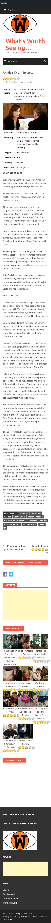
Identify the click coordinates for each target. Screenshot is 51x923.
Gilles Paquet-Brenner (14, 520)
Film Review (36, 513)
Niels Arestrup (29, 524)
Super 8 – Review (40, 545)
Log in (6, 889)
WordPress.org (10, 902)
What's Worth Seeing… (25, 44)
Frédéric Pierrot (35, 517)
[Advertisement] (25, 597)
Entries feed (9, 894)
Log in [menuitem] (4, 3)
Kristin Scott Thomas (37, 520)
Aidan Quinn (19, 517)
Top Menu (12, 10)
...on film (24, 513)
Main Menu (13, 61)
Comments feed (10, 898)
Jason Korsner (30, 82)
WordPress (25, 916)
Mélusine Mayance (12, 524)
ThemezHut (7, 919)
